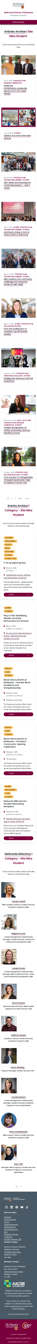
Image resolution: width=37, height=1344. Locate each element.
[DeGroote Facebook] (17, 1207)
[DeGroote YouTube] (22, 1207)
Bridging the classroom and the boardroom (18, 379)
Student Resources (11, 1224)
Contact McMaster (18, 1334)
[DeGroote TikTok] (27, 1207)
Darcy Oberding (17, 1067)
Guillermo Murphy (18, 1035)
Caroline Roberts (18, 1097)
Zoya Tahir (18, 1164)
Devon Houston (18, 1003)
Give (6, 1232)
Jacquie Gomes (18, 968)
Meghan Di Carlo (18, 933)
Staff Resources (10, 1227)
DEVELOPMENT (10, 541)
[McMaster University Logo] (19, 1326)
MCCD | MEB (27, 420)
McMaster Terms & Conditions (18, 1338)
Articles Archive (15, 31)
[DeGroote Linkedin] (11, 1207)
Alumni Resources (11, 1229)
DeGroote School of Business (18, 12)
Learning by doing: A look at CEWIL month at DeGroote (16, 233)
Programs (7, 1217)
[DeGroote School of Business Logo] (14, 1199)
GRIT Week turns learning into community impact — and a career (17, 185)
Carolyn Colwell (18, 901)
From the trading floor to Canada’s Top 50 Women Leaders (15, 331)
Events (6, 1222)
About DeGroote (10, 1220)
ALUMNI (16, 227)
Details (11, 595)
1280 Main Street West (12, 1252)
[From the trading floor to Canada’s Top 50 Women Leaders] (18, 309)
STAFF (7, 672)
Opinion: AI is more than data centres (17, 136)
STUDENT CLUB (10, 558)
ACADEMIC (8, 538)
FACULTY (8, 544)
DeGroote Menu (18, 22)
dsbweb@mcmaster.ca (17, 1306)
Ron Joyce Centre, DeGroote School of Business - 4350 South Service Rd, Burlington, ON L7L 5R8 (17, 635)
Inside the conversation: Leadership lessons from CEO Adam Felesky (15, 89)
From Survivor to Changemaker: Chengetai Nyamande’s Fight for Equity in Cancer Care (18, 480)
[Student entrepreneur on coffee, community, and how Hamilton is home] (18, 406)
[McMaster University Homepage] (18, 6)
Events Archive (18, 506)
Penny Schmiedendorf (18, 1132)
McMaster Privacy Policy (18, 1342)
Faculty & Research (11, 1239)
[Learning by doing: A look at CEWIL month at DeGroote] (18, 213)
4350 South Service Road (13, 1272)
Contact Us (8, 1237)
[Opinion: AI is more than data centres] (18, 118)
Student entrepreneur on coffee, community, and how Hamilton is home (17, 430)
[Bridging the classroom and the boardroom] (18, 359)
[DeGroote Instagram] (6, 1207)
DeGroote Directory (18, 854)
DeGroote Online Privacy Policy (18, 1314)
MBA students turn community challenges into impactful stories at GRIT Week (18, 282)
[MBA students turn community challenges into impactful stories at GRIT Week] (18, 260)
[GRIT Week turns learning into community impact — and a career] (18, 163)
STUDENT (17, 133)
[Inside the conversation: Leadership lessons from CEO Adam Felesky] (18, 66)
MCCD (19, 420)
